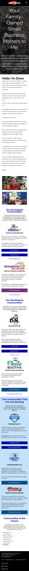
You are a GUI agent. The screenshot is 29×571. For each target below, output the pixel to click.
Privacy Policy (4, 563)
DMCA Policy (4, 568)
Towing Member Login (14, 258)
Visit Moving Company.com (14, 512)
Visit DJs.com (14, 346)
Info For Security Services (14, 447)
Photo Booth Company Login (14, 394)
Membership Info (14, 254)
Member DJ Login (14, 354)
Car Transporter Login (14, 294)
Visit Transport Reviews (14, 290)
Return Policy (4, 566)
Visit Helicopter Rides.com (14, 482)
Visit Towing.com (14, 250)
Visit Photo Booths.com (14, 389)
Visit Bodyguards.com (14, 442)
